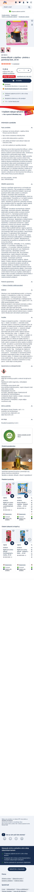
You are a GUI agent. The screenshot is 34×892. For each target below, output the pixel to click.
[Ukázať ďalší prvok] (29, 460)
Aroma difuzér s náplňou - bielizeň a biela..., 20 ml (22, 504)
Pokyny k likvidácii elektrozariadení (13, 285)
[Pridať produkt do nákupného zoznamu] (32, 21)
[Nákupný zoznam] (20, 2)
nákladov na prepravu (7, 820)
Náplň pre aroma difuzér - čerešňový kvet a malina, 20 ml (8, 552)
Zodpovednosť (11, 889)
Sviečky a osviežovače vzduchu (9, 16)
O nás (3, 889)
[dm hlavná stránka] (5, 2)
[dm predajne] (16, 2)
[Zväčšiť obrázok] (17, 33)
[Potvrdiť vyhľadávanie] (29, 7)
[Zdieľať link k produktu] (32, 25)
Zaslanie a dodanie (7, 880)
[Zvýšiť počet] (28, 70)
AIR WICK (4, 55)
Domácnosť (14, 15)
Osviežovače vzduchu (24, 16)
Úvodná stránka (6, 15)
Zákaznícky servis (18, 878)
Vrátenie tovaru (18, 880)
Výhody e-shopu (6, 878)
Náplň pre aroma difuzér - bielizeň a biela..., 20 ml (22, 551)
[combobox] (17, 7)
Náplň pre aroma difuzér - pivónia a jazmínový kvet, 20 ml (8, 505)
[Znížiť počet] (19, 70)
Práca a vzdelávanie (22, 889)
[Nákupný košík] (27, 2)
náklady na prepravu (8, 73)
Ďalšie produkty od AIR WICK (24, 435)
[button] (31, 2)
